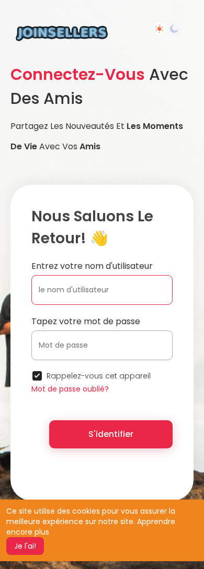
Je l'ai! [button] (25, 546)
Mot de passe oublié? (70, 389)
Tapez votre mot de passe (85, 321)
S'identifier (110, 434)
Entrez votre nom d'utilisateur (92, 266)
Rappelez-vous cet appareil (99, 376)
